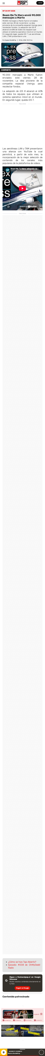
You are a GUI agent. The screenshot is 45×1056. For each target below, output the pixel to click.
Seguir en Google (22, 988)
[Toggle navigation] (3, 3)
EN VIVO (40, 2)
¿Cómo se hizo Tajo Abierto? (22, 962)
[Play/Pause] (41, 1052)
